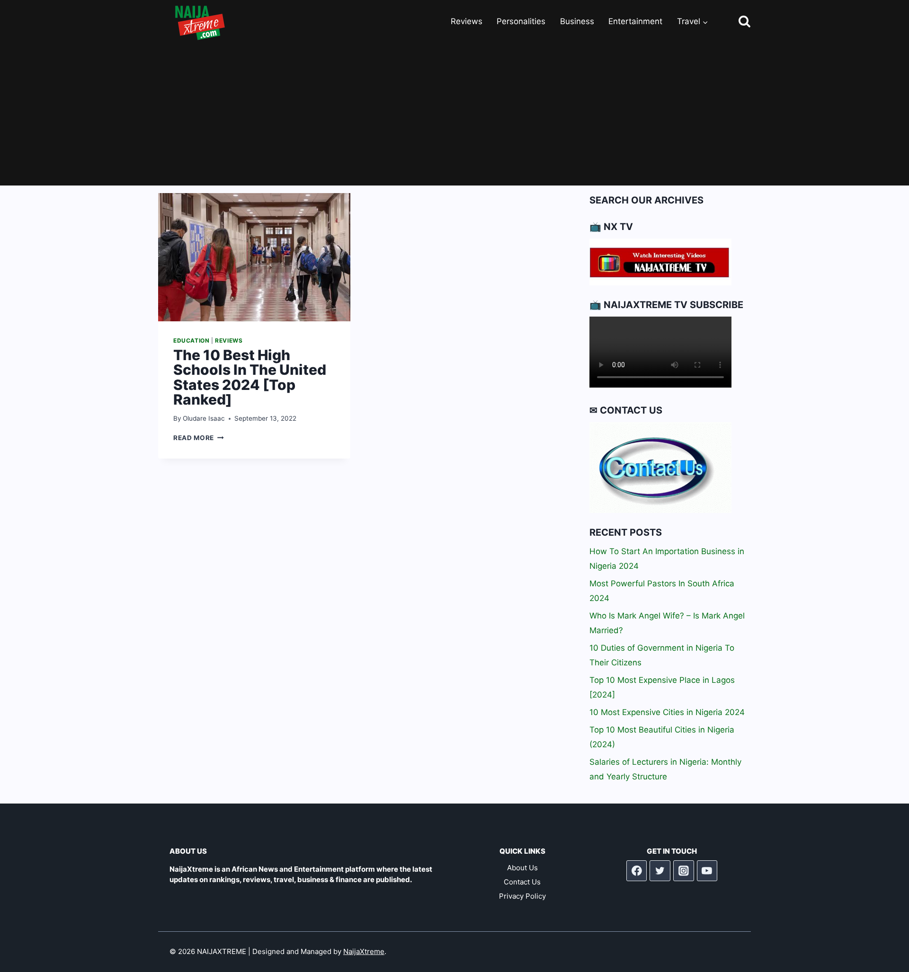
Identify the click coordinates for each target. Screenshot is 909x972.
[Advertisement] (454, 114)
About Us (522, 867)
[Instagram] (683, 870)
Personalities (521, 21)
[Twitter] (660, 870)
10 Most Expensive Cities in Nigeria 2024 (667, 712)
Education (191, 340)
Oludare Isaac (204, 418)
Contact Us (522, 881)
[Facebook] (636, 870)
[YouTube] (707, 870)
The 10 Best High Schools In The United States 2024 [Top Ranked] (249, 377)
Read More (198, 438)
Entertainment (635, 21)
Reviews (466, 21)
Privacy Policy (522, 896)
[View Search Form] (736, 22)
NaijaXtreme (363, 951)
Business (577, 21)
